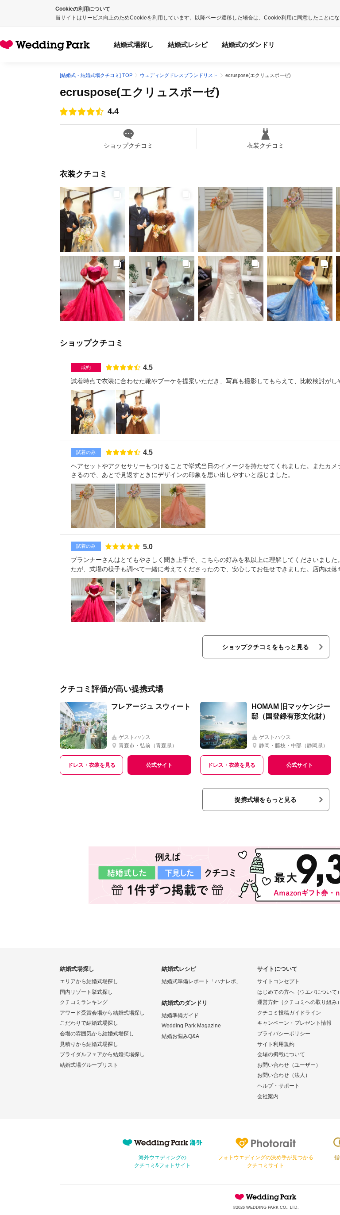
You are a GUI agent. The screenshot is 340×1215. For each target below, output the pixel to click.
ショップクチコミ (128, 145)
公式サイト (159, 765)
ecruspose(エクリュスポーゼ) (140, 92)
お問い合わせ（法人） (283, 1075)
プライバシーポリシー (283, 1033)
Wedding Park (265, 1197)
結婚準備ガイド (180, 1015)
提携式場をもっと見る (266, 799)
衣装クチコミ (265, 145)
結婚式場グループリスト (89, 1065)
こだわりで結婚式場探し (89, 1023)
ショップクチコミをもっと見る (265, 646)
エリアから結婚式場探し (89, 981)
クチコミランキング (84, 1002)
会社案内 (267, 1096)
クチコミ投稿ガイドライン (289, 1013)
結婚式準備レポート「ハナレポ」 (201, 981)
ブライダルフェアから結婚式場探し (102, 1054)
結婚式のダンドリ (248, 44)
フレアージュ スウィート (151, 706)
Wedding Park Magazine (191, 1026)
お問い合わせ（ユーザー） (289, 1065)
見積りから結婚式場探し (89, 1044)
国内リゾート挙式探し (86, 992)
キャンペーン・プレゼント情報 (294, 1023)
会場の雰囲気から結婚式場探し (97, 1033)
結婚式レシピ (188, 44)
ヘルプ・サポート (278, 1086)
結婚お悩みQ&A (180, 1036)
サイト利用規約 (275, 1044)
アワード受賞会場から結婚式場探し (102, 1013)
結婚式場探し (134, 44)
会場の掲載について (281, 1054)
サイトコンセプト (278, 981)
